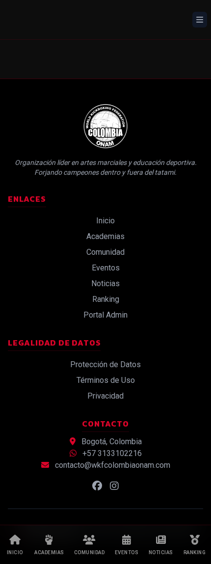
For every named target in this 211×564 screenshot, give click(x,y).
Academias (105, 236)
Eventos (106, 267)
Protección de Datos (105, 364)
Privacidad (105, 396)
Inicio (105, 220)
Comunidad (105, 252)
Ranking (105, 299)
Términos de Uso (106, 380)
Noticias (105, 283)
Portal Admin (105, 315)
